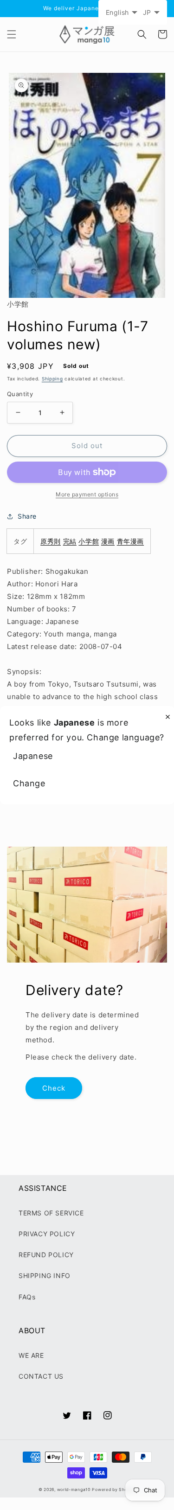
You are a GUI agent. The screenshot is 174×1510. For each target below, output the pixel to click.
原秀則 (50, 541)
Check (53, 1088)
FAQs (27, 1297)
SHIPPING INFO (45, 1275)
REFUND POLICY (46, 1255)
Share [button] (27, 516)
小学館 (88, 541)
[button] (11, 34)
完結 (70, 541)
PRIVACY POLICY (47, 1234)
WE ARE (31, 1355)
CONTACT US (41, 1376)
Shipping (52, 378)
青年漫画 (130, 541)
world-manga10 (73, 1489)
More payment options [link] (87, 494)
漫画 (108, 541)
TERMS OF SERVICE (51, 1213)
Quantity (20, 394)
